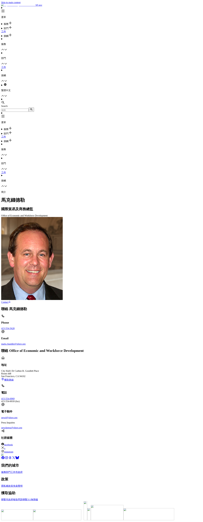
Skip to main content (11, 2)
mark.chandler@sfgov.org (13, 344)
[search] (31, 109)
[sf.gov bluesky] (17, 458)
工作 (3, 31)
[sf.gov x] (13, 458)
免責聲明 (18, 486)
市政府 (19, 472)
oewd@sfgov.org (9, 417)
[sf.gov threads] (10, 458)
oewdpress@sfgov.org (11, 427)
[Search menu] (101, 101)
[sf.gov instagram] (6, 458)
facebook (8, 444)
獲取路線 (9, 380)
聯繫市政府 (7, 499)
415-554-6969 (8, 398)
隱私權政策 (7, 486)
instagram (8, 452)
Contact (4, 302)
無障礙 (34, 499)
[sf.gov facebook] (3, 458)
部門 (8, 472)
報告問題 (18, 499)
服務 (3, 472)
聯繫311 (27, 499)
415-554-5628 (8, 328)
